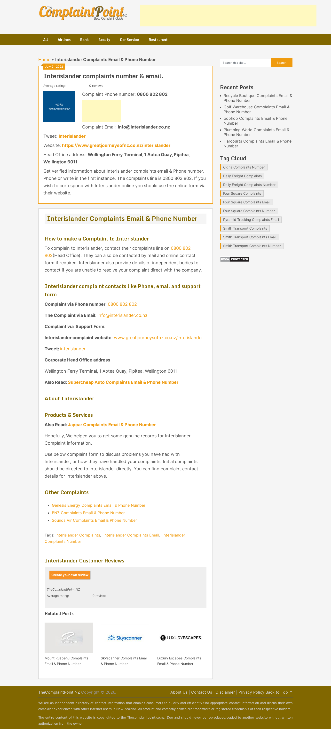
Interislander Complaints (77, 535)
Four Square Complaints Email (246, 202)
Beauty (104, 39)
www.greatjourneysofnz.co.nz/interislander (158, 337)
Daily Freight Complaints (242, 176)
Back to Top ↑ (279, 692)
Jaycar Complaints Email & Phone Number (112, 424)
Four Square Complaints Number (249, 211)
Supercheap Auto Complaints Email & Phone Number (123, 382)
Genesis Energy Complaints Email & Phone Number (98, 505)
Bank (84, 39)
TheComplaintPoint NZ (59, 692)
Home (44, 59)
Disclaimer (225, 692)
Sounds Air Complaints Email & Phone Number (94, 520)
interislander (73, 348)
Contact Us (201, 692)
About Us (179, 692)
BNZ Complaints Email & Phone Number (88, 512)
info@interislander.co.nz (123, 315)
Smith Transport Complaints (245, 228)
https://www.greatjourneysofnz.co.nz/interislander (116, 145)
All (45, 39)
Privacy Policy (251, 692)
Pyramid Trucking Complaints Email (251, 219)
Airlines (64, 39)
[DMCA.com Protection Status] (234, 260)
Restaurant (158, 39)
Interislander (72, 136)
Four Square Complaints (242, 193)
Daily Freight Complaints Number (249, 185)
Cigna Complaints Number (244, 167)
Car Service (129, 39)
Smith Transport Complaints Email (249, 237)
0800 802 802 (122, 304)
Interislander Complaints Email (131, 535)
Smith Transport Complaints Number (252, 246)
